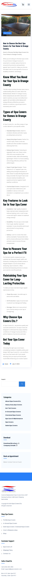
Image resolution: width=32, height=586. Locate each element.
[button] (29, 4)
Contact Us (6, 553)
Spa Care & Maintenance (14, 418)
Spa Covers (7, 33)
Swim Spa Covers (11, 425)
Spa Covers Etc (17, 503)
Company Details (10, 445)
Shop (4, 533)
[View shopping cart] (23, 4)
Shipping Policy (8, 550)
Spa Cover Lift (7, 547)
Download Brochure (11, 443)
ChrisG (6, 364)
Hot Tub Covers (10, 408)
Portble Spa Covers (9, 520)
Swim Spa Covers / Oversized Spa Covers (16, 526)
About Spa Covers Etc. (13, 401)
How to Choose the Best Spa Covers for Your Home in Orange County (15, 46)
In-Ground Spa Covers (13, 411)
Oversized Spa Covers (13, 415)
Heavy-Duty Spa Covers (13, 404)
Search (3, 379)
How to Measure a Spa (10, 530)
